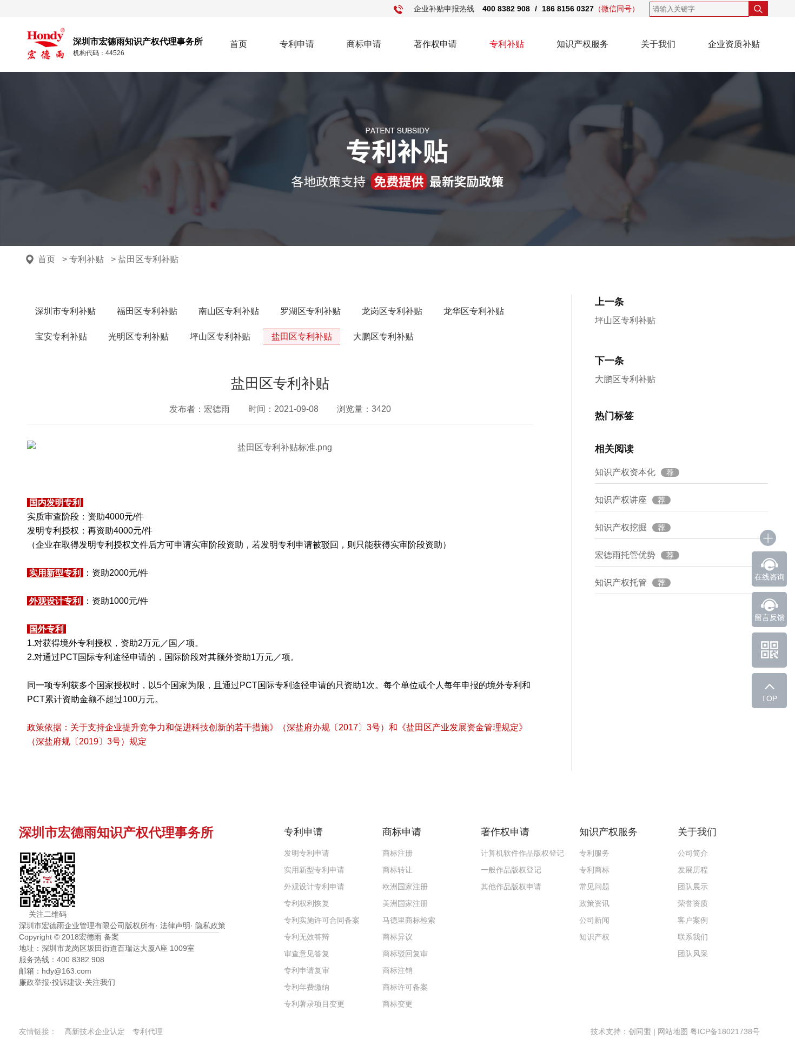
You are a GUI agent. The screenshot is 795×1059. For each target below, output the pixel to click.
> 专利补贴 (83, 259)
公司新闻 (594, 920)
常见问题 (594, 886)
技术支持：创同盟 (622, 1031)
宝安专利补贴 (61, 336)
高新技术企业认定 (94, 1031)
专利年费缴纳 (306, 987)
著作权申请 (435, 44)
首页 (238, 44)
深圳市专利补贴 (65, 311)
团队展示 (693, 886)
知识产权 (594, 937)
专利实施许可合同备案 (322, 920)
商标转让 (397, 869)
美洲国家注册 (405, 903)
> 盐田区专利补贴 (144, 259)
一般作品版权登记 (511, 869)
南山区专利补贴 (228, 311)
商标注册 (397, 853)
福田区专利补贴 (147, 311)
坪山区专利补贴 (220, 336)
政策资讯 (594, 903)
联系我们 (693, 937)
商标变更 (397, 1004)
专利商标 (594, 869)
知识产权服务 (582, 44)
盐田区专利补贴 (301, 336)
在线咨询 (769, 576)
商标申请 (364, 44)
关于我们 (658, 44)
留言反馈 (769, 617)
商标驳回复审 (405, 953)
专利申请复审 (306, 970)
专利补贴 (506, 44)
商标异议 (397, 937)
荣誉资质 (693, 903)
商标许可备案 (405, 987)
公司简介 (693, 853)
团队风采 (693, 953)
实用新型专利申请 (314, 869)
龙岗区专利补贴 (392, 311)
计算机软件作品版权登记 (522, 853)
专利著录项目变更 (314, 1004)
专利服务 (594, 853)
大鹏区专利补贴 (383, 336)
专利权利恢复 (306, 903)
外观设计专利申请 (314, 886)
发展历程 (693, 869)
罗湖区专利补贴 (310, 311)
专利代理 (147, 1031)
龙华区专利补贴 (473, 311)
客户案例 (693, 920)
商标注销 (397, 970)
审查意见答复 (306, 953)
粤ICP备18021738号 (725, 1031)
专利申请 (297, 44)
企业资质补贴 (734, 44)
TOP (769, 698)
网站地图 (673, 1031)
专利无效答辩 (306, 937)
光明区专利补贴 (138, 336)
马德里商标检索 (408, 920)
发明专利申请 (306, 853)
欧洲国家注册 (405, 886)
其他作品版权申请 (511, 886)
